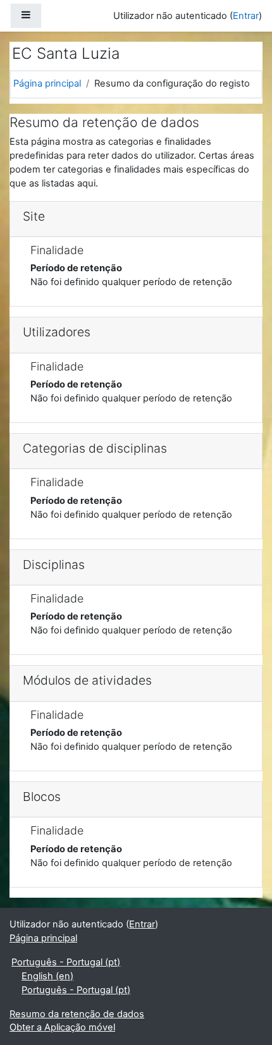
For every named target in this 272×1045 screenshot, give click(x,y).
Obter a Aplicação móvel (62, 1027)
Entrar (246, 15)
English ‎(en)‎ (47, 976)
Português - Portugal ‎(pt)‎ (65, 962)
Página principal (47, 83)
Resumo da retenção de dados (76, 1014)
